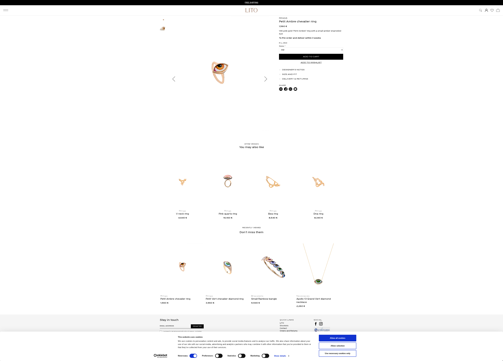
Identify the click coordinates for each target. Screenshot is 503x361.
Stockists (284, 326)
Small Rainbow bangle (264, 299)
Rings (283, 18)
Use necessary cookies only (337, 353)
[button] (175, 79)
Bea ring (273, 214)
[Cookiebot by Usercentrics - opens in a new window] (160, 356)
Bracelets (257, 296)
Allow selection (338, 346)
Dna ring (318, 214)
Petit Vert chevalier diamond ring (225, 299)
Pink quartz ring (228, 214)
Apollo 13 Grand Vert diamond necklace (313, 301)
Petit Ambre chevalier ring (175, 299)
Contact (283, 328)
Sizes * (282, 46)
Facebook (316, 324)
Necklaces (303, 296)
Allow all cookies (337, 338)
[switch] (219, 356)
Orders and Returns (288, 331)
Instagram (321, 324)
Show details (280, 356)
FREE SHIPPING (251, 3)
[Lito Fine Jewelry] (251, 10)
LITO (282, 323)
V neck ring (182, 214)
